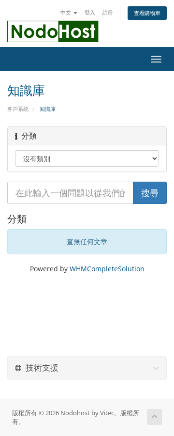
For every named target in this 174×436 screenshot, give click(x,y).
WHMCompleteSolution (107, 268)
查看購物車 (147, 12)
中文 (66, 12)
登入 (90, 12)
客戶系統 (18, 108)
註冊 (107, 12)
